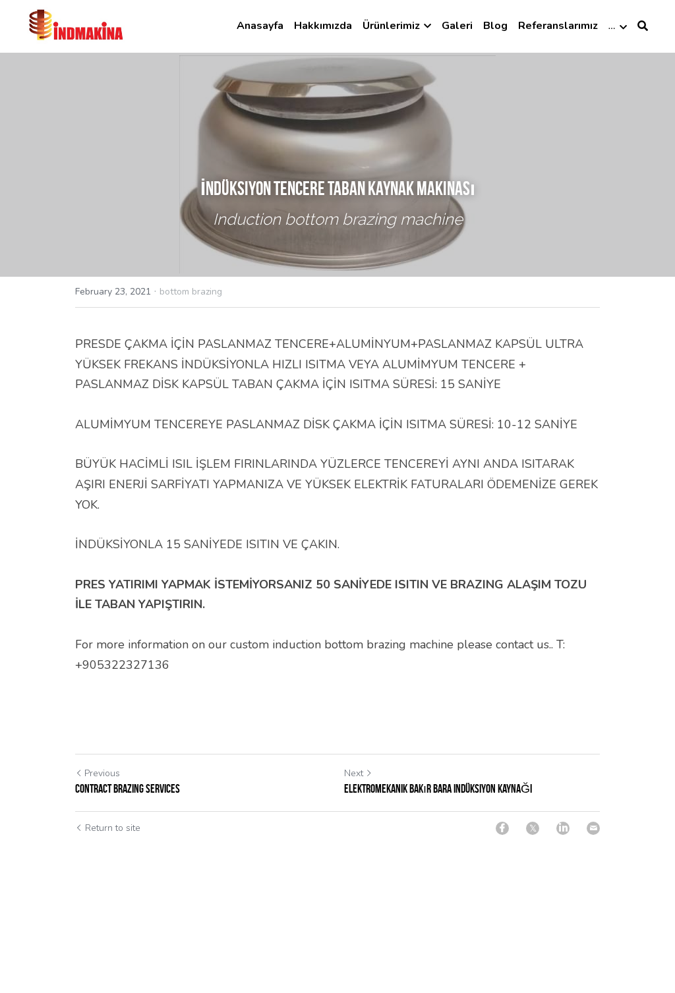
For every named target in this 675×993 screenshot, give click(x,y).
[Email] (593, 828)
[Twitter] (532, 828)
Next (353, 773)
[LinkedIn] (563, 828)
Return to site (112, 828)
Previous (102, 773)
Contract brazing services (127, 788)
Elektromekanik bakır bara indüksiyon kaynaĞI (438, 788)
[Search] (642, 26)
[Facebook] (502, 828)
